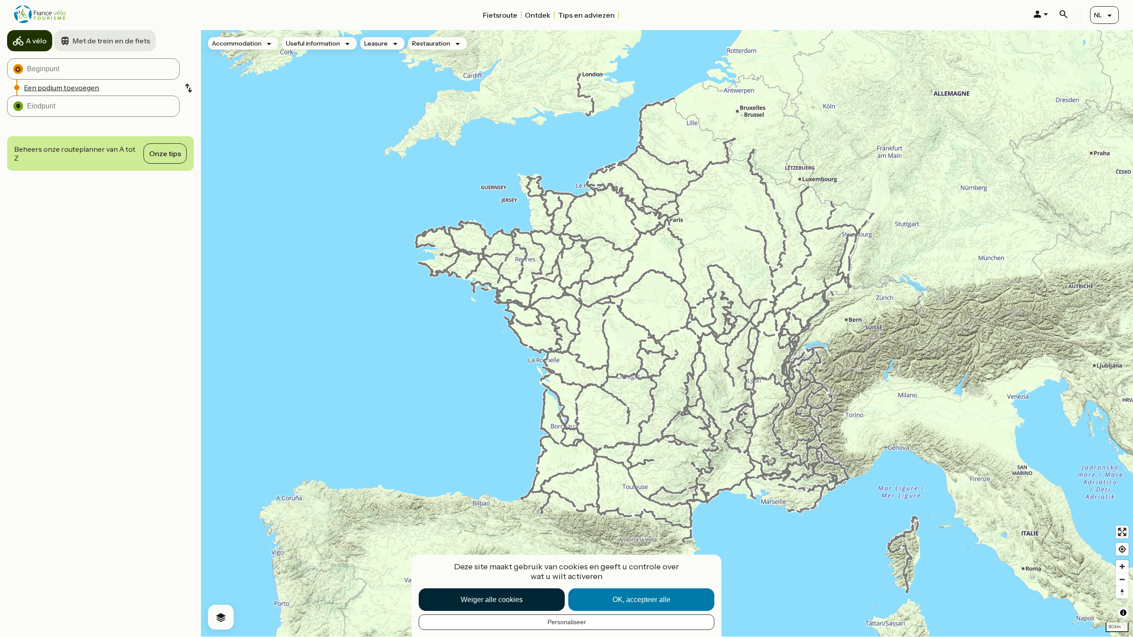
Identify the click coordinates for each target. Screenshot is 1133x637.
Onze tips (165, 153)
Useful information (313, 43)
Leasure (376, 43)
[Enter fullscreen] (1122, 532)
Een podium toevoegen (61, 87)
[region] (667, 333)
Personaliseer (566, 621)
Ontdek (538, 15)
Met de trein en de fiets (111, 40)
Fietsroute (500, 15)
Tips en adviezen (586, 15)
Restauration (431, 43)
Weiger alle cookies (492, 599)
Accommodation (237, 43)
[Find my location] (1122, 549)
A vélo (36, 40)
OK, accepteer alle (642, 599)
